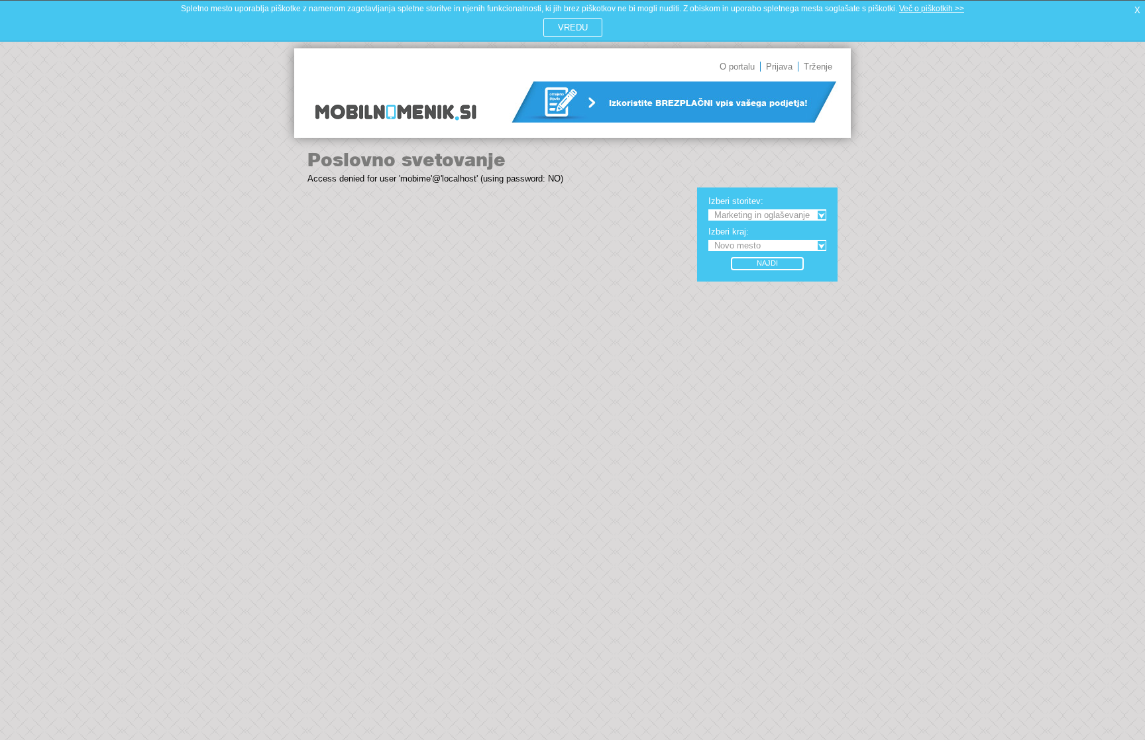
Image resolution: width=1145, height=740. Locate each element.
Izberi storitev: (735, 201)
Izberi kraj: (728, 232)
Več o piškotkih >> (931, 8)
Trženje (818, 67)
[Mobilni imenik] (395, 129)
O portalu (737, 67)
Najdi (767, 263)
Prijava (779, 67)
